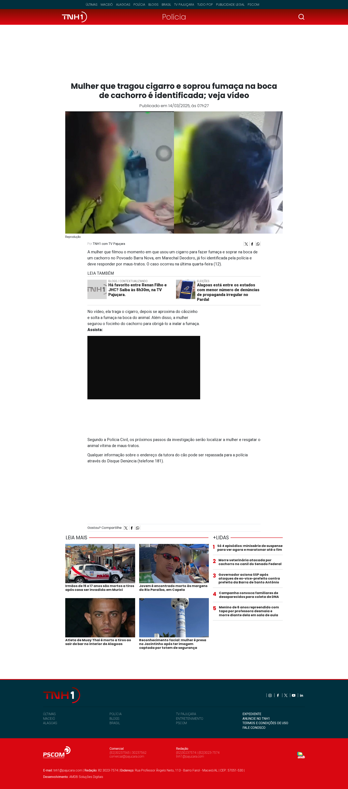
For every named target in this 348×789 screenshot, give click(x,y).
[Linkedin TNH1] (301, 695)
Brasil (166, 4)
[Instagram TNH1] (270, 695)
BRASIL (115, 723)
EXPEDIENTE (251, 714)
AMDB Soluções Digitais (86, 777)
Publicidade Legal (230, 4)
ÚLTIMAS (49, 714)
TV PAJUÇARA (186, 714)
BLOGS (114, 719)
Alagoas (123, 4)
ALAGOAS (50, 723)
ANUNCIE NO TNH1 (256, 719)
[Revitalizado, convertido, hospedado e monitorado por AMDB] (301, 755)
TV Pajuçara (184, 4)
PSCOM (181, 723)
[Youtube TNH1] (294, 695)
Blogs (153, 4)
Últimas (91, 4)
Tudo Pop (205, 4)
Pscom (253, 4)
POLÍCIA (116, 714)
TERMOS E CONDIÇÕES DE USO (265, 723)
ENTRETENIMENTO (189, 719)
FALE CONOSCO (253, 728)
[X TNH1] (286, 695)
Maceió (107, 4)
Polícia (139, 4)
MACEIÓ (49, 719)
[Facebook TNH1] (278, 695)
